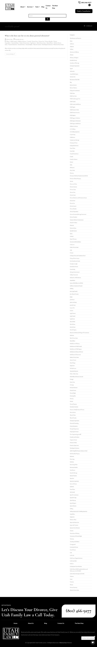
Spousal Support (73, 503)
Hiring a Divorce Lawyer (75, 272)
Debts (71, 164)
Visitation (72, 582)
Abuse (8, 41)
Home (15, 623)
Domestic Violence (73, 222)
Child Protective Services (74, 112)
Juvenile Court (72, 305)
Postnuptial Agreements (74, 420)
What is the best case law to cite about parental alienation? (27, 36)
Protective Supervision (74, 445)
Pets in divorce (73, 412)
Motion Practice (73, 360)
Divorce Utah (9, 39)
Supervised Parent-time (74, 522)
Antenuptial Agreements (74, 65)
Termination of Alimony (74, 533)
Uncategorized (72, 544)
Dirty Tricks (72, 170)
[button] (93, 642)
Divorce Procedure (73, 217)
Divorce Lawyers (73, 206)
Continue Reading (11, 54)
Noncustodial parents (74, 371)
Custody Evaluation (73, 159)
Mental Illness (50, 43)
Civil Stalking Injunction (74, 131)
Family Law (72, 244)
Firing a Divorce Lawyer (74, 258)
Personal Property (73, 404)
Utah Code (72, 555)
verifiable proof (89, 25)
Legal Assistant (73, 313)
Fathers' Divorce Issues (24, 43)
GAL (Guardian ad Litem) (75, 261)
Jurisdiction (72, 299)
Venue (71, 579)
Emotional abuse (15, 43)
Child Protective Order (74, 109)
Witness (71, 584)
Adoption (72, 46)
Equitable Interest (73, 230)
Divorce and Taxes (73, 184)
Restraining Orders (73, 464)
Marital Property (73, 329)
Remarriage (72, 459)
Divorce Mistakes (49, 41)
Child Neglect (72, 107)
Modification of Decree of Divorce (76, 351)
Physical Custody (37, 44)
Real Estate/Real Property (75, 453)
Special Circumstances (74, 495)
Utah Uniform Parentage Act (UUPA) (77, 573)
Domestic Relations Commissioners (76, 219)
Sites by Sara (63, 642)
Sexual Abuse (72, 489)
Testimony (72, 539)
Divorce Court (72, 195)
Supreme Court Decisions (75, 527)
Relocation (72, 456)
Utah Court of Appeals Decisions (76, 558)
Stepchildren (72, 514)
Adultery (71, 49)
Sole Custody (72, 492)
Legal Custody (72, 316)
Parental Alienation (12, 44)
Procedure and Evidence (74, 437)
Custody (29, 41)
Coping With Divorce (74, 145)
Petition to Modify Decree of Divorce (77, 409)
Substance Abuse (73, 519)
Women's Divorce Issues (59, 44)
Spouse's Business (73, 505)
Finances (71, 252)
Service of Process (73, 483)
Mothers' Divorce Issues (74, 357)
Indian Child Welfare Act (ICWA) (76, 283)
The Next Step (55, 7)
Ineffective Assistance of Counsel (76, 285)
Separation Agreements (74, 481)
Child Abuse (72, 93)
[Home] (84, 25)
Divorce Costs (72, 192)
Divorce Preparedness (74, 211)
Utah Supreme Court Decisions (76, 566)
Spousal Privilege (73, 497)
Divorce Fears (35, 41)
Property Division (73, 440)
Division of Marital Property (75, 178)
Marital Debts (72, 321)
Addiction (72, 43)
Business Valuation (73, 87)
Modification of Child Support (76, 349)
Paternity (72, 398)
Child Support (72, 115)
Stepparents (72, 517)
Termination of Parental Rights (76, 536)
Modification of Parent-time (75, 354)
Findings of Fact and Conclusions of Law (78, 255)
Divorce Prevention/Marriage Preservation (78, 214)
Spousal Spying (73, 500)
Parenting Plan (73, 396)
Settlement (72, 486)
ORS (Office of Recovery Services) (76, 376)
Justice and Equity (73, 302)
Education (72, 225)
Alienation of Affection (74, 52)
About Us (31, 623)
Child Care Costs (73, 96)
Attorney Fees (72, 76)
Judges (71, 296)
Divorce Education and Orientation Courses (78, 197)
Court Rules (72, 151)
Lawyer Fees (72, 307)
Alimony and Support (74, 57)
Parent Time (72, 382)
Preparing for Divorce (74, 431)
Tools (36, 7)
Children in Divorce (22, 41)
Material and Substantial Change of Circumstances (79, 332)
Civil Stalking (72, 129)
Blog (42, 7)
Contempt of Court (73, 142)
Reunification (72, 470)
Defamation (72, 167)
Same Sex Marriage (73, 473)
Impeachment (72, 280)
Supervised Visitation (74, 525)
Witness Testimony (73, 587)
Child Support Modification (75, 123)
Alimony (71, 54)
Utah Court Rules (73, 561)
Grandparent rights (73, 263)
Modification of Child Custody (76, 346)
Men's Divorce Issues (41, 43)
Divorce (71, 181)
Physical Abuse (73, 415)
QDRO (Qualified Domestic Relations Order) (78, 450)
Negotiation (72, 365)
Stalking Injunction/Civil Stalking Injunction (78, 511)
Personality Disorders (74, 406)
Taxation (71, 530)
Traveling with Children (74, 541)
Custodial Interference (74, 153)
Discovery (72, 173)
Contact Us (48, 7)
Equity (71, 233)
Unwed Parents (73, 549)
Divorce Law (41, 41)
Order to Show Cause (74, 373)
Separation (72, 478)
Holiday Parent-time (74, 274)
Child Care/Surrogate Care (75, 98)
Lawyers (71, 310)
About (22, 7)
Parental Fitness (21, 44)
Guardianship (72, 269)
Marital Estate (72, 324)
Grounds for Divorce (74, 266)
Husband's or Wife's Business (75, 277)
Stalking (71, 508)
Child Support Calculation (75, 118)
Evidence (71, 236)
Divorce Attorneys (73, 186)
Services (29, 7)
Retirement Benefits (74, 467)
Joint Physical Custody (74, 294)
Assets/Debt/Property (74, 74)
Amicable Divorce (73, 60)
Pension (71, 401)
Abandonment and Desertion (75, 38)
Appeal (71, 68)
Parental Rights (29, 44)
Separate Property (73, 475)
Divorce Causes (73, 189)
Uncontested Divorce (74, 547)
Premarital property (74, 426)
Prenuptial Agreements (74, 428)
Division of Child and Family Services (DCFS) (79, 175)
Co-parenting (72, 134)
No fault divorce (73, 368)
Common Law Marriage (74, 140)
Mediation (72, 335)
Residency (72, 461)
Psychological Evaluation (47, 44)
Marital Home (72, 327)
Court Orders (72, 148)
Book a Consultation (83, 11)
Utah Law (72, 563)
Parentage (72, 384)
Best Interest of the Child (74, 79)
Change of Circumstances (75, 90)
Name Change (72, 362)
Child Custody (13, 41)
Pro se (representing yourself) (75, 434)
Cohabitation (72, 137)
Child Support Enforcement (75, 120)
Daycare (71, 162)
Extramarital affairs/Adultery (75, 241)
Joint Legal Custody (73, 291)
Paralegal (71, 379)
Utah (71, 552)
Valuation (72, 576)
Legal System (33, 43)
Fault (71, 250)
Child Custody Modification (75, 104)
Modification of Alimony (75, 343)
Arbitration (72, 71)
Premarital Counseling (74, 423)
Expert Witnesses (73, 239)
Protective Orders (73, 442)
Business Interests (73, 85)
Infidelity (72, 288)
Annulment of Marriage (74, 63)
